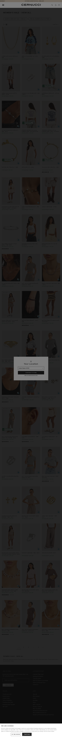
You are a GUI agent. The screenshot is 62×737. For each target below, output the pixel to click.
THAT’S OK (27, 734)
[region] (31, 730)
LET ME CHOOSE (16, 734)
